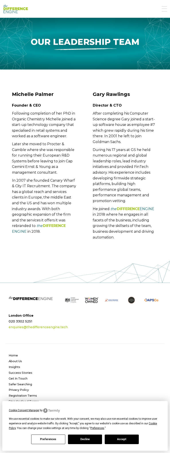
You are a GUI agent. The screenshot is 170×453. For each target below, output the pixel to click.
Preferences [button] (97, 428)
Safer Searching (20, 384)
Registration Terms (23, 395)
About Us (15, 361)
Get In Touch (18, 378)
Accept (121, 439)
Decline (85, 439)
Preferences (48, 439)
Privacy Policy (19, 389)
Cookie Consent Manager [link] (24, 410)
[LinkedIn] (92, 317)
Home (13, 355)
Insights (14, 367)
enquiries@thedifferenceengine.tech (38, 327)
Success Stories (20, 372)
